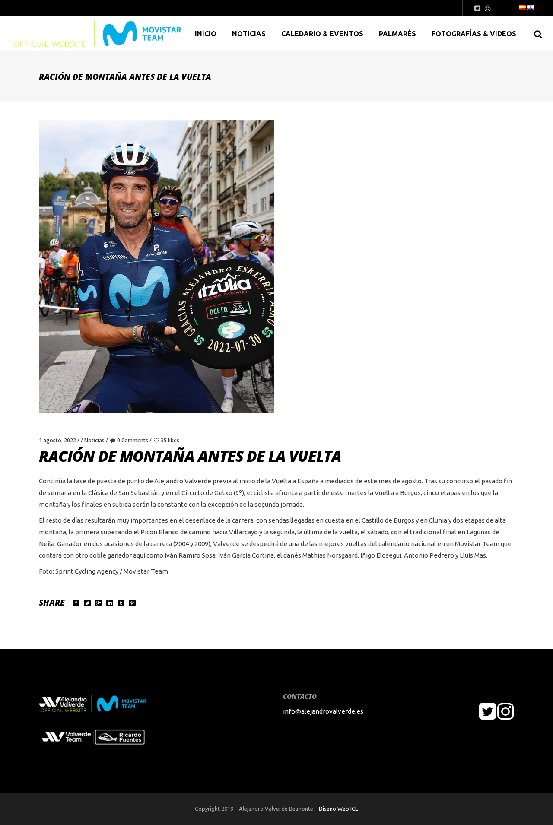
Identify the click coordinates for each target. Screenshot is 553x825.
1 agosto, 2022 (57, 440)
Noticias (94, 440)
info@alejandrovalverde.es (323, 711)
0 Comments (132, 440)
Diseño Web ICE (338, 809)
